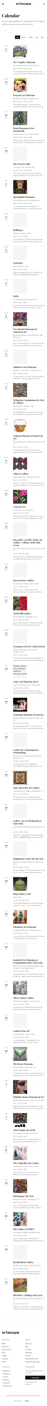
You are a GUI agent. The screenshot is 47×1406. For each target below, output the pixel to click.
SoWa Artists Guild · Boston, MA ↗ (25, 299)
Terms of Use (18, 1401)
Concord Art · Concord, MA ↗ (23, 510)
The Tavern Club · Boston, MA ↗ (24, 167)
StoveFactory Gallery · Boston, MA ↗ (26, 584)
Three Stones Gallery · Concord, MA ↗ (26, 1001)
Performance (6, 1350)
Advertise (28, 1353)
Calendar (5, 1359)
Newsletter (6, 1371)
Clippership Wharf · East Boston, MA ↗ (26, 477)
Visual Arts (5, 1346)
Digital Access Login (32, 1362)
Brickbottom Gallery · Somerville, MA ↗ (27, 1265)
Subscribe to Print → (31, 1382)
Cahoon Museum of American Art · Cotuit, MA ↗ (29, 443)
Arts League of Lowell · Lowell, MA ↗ (25, 1133)
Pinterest (6, 1380)
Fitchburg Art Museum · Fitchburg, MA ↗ (27, 930)
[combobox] (29, 1400)
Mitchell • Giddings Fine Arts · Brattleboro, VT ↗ (29, 1299)
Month (23, 37)
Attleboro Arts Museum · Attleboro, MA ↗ (27, 370)
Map (42, 37)
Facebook (6, 1374)
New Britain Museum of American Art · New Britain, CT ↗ (28, 336)
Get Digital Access (31, 1359)
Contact (28, 1350)
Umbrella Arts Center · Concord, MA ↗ (26, 1166)
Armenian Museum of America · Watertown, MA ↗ (28, 719)
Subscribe (35, 1378)
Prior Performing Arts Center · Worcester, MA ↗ (29, 549)
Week (31, 37)
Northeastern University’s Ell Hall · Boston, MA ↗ (29, 828)
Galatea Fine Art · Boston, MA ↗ (24, 1034)
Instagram (6, 1383)
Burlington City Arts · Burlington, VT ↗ (26, 1199)
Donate (28, 1356)
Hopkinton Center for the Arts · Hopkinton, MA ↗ (28, 863)
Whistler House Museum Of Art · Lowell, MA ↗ (29, 1100)
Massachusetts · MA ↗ (21, 266)
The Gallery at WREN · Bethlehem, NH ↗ (27, 1232)
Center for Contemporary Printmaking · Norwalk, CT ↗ (27, 757)
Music (4, 1353)
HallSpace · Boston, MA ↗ (22, 233)
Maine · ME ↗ (17, 897)
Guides (4, 1356)
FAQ (26, 1346)
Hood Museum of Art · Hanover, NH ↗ (26, 134)
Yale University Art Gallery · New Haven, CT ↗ (28, 791)
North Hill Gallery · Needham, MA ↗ (25, 617)
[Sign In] (44, 4)
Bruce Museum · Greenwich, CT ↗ (25, 1067)
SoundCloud (7, 1386)
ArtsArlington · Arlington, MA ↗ (24, 406)
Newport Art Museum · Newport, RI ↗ (26, 98)
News (4, 1343)
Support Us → (29, 1384)
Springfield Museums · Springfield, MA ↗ (27, 200)
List (17, 37)
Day (36, 37)
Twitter (5, 1377)
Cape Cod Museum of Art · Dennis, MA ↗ (27, 685)
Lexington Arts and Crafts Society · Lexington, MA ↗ (25, 651)
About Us (28, 1343)
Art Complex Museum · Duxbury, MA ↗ (26, 65)
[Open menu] (3, 4)
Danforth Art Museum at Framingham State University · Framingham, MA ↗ (28, 967)
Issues (4, 1362)
